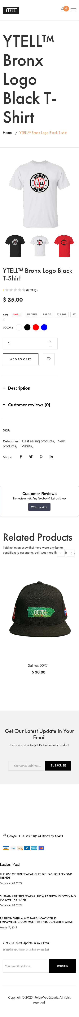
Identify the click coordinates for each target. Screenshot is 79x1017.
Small (17, 314)
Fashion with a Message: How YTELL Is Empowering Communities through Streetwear (36, 920)
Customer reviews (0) (29, 405)
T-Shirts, (26, 445)
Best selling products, (39, 440)
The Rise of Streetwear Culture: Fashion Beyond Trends (36, 876)
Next (70, 553)
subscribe (58, 765)
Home (7, 132)
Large (47, 314)
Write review (39, 507)
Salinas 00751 (38, 665)
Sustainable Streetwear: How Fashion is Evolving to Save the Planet (38, 898)
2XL (74, 314)
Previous (60, 553)
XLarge (61, 314)
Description (19, 388)
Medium (32, 314)
